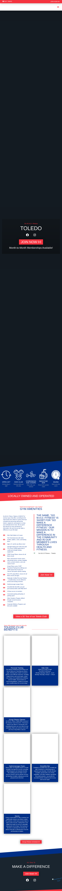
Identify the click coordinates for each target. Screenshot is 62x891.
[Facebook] (27, 235)
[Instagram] (34, 235)
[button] (58, 6)
